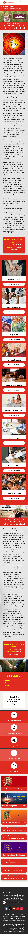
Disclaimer (5, 920)
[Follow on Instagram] (21, 908)
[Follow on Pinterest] (17, 908)
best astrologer (20, 130)
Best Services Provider (14, 917)
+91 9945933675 (19, 918)
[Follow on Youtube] (14, 908)
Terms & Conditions (16, 922)
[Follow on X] (10, 908)
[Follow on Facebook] (6, 908)
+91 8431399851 (9, 6)
